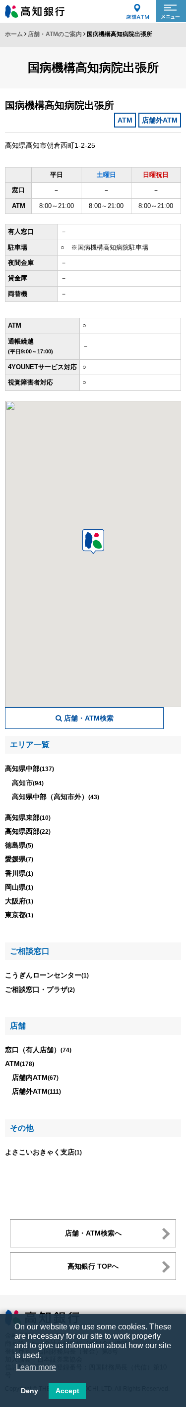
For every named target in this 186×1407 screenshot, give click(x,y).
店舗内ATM (35, 1077)
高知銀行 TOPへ (93, 1266)
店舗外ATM (36, 1091)
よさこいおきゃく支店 (43, 1152)
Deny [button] (29, 1391)
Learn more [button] (36, 1367)
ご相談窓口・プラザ (40, 989)
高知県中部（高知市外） (55, 797)
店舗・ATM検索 (88, 718)
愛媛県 (19, 859)
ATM (19, 1063)
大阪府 (19, 901)
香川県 (19, 873)
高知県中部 (29, 768)
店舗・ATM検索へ (93, 1233)
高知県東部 (28, 817)
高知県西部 (28, 831)
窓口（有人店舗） (38, 1050)
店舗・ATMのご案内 (55, 34)
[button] (93, 541)
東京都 (19, 915)
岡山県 (19, 887)
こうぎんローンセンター (47, 975)
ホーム (14, 34)
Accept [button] (67, 1391)
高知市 (28, 783)
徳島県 (19, 845)
